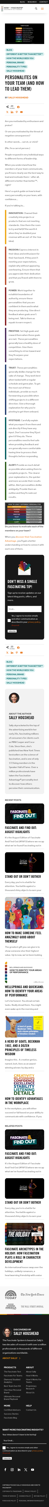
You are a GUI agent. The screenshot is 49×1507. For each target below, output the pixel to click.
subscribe (12, 631)
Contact (43, 2)
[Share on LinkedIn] (12, 112)
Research (32, 2)
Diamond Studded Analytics (12, 1380)
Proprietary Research (31, 1387)
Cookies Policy (25, 1496)
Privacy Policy (30, 1491)
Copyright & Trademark (12, 1491)
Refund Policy (39, 1496)
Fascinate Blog (10, 1418)
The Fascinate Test (12, 1371)
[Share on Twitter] (7, 112)
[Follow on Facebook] (5, 1470)
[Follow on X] (26, 1470)
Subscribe (7, 1458)
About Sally (10, 1358)
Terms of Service (9, 1496)
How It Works (32, 1375)
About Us (30, 1392)
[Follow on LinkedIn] (19, 1470)
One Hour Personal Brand (12, 1391)
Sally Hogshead (18, 97)
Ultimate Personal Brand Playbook (12, 1397)
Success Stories (11, 1414)
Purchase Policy (9, 1501)
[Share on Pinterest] (16, 112)
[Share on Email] (21, 112)
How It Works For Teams (33, 1380)
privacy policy (34, 622)
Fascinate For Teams (13, 1375)
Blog (22, 2)
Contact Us (31, 1410)
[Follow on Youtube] (32, 1470)
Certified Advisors (12, 1410)
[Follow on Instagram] (12, 1470)
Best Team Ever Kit (12, 1386)
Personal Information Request (31, 1501)
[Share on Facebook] (18, 107)
